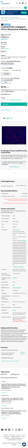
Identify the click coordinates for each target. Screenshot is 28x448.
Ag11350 (17, 229)
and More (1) (7, 48)
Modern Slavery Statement (17, 438)
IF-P (11, 118)
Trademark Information (15, 436)
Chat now (24, 12)
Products (7, 17)
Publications (5, 37)
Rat (9, 377)
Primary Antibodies (14, 17)
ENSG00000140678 (17, 287)
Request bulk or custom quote (15, 99)
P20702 (14, 310)
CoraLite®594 (6, 73)
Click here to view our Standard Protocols (10, 361)
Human (2, 377)
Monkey (12, 377)
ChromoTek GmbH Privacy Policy (14, 439)
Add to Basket (5, 104)
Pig (16, 377)
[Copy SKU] (14, 80)
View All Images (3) (14, 166)
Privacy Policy (12, 435)
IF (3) (5, 374)
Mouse (6, 377)
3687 (14, 284)
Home (2, 17)
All (7, 118)
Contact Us (5, 435)
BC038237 (24, 240)
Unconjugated (6, 70)
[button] (24, 444)
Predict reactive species (18, 266)
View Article (4, 392)
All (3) (2, 374)
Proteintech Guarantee (5, 109)
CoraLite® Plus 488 (17, 70)
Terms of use (18, 435)
